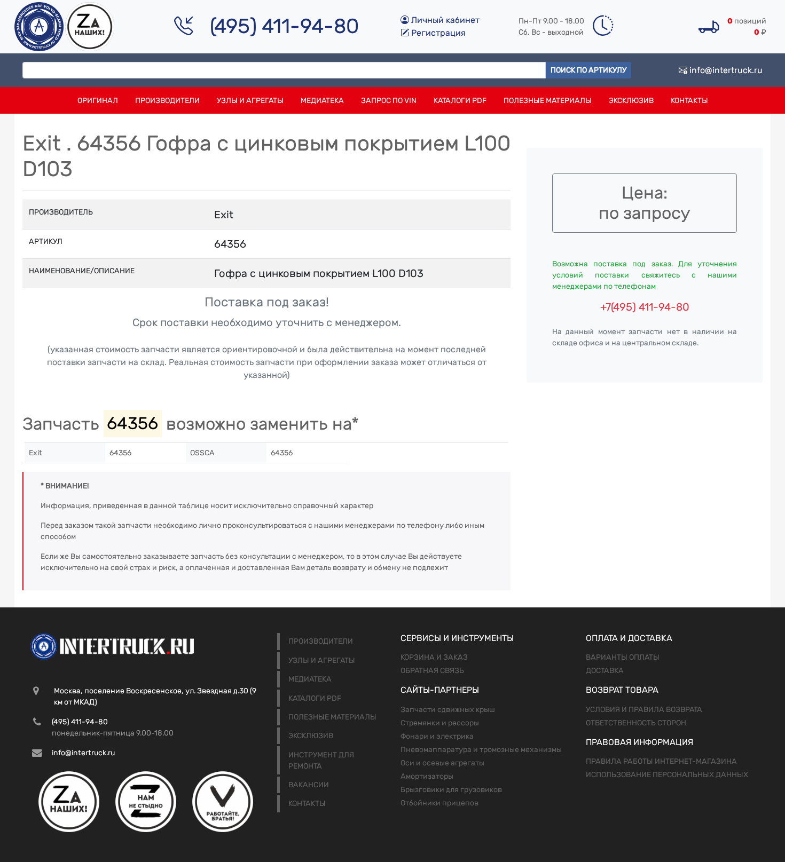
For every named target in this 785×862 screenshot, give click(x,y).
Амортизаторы (427, 776)
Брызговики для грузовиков (451, 789)
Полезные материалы (548, 100)
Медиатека (322, 100)
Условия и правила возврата (644, 709)
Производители (167, 100)
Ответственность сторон (636, 722)
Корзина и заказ (434, 657)
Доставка (605, 670)
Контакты (689, 100)
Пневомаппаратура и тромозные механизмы (481, 749)
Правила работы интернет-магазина (661, 761)
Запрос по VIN (389, 100)
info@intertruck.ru (725, 70)
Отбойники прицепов (439, 803)
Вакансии (308, 784)
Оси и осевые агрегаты (442, 763)
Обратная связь (432, 670)
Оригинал (97, 100)
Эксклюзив (631, 100)
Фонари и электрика (437, 736)
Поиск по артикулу (588, 70)
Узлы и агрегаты (250, 100)
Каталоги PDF (460, 100)
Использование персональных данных (667, 774)
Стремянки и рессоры (440, 722)
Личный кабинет (444, 20)
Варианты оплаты (623, 657)
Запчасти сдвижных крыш (448, 709)
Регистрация (437, 33)
